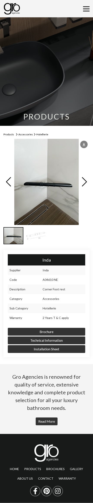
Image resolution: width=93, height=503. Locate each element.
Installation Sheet (46, 349)
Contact (45, 478)
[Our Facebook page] (35, 491)
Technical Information (46, 340)
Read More (46, 421)
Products (8, 134)
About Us (25, 478)
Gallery (76, 469)
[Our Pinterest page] (46, 491)
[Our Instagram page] (58, 491)
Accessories (25, 134)
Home (14, 469)
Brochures (55, 469)
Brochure (46, 332)
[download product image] (84, 144)
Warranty (67, 478)
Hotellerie (42, 134)
